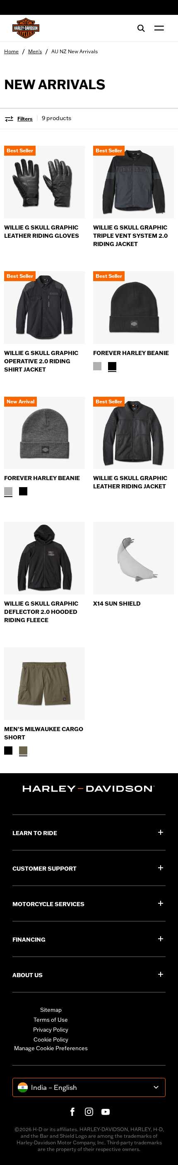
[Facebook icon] (72, 1112)
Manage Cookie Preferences (51, 1048)
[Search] (141, 28)
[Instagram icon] (89, 1112)
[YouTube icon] (106, 1112)
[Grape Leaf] (23, 750)
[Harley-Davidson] (89, 789)
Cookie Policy (51, 1039)
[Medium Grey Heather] (97, 366)
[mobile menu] (157, 28)
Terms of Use (51, 1019)
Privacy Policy (50, 1029)
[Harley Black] (112, 366)
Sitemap (51, 1009)
